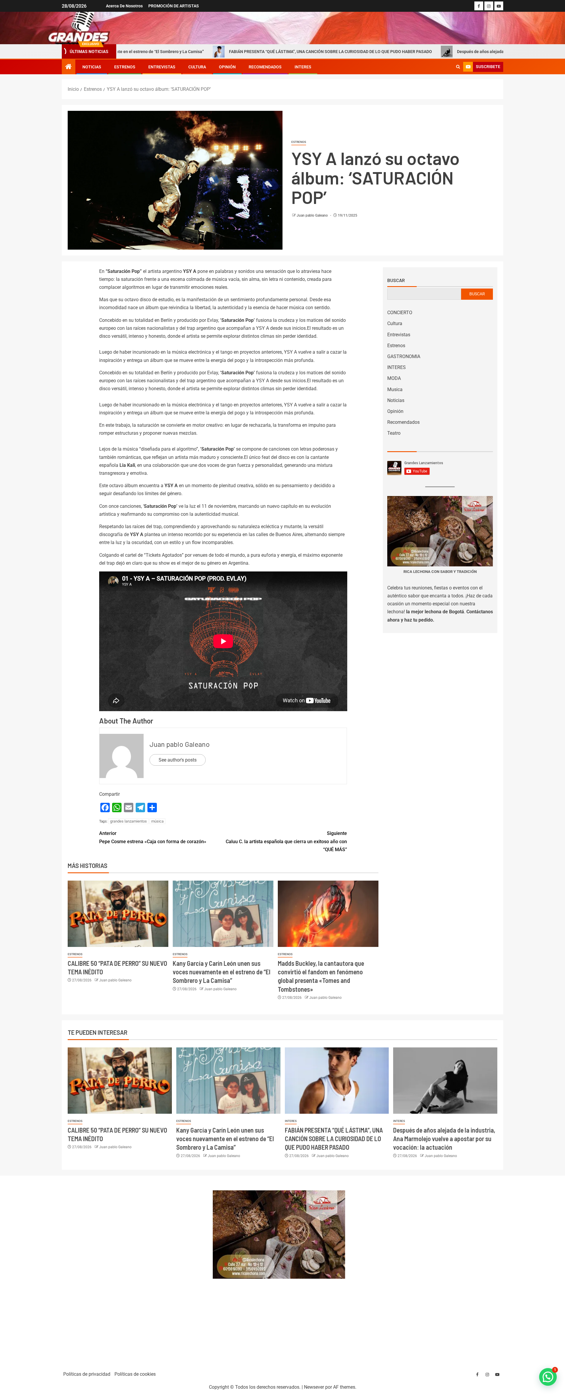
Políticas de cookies (135, 1374)
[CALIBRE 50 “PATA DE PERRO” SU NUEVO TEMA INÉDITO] (118, 914)
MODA (394, 378)
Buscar (396, 280)
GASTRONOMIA (403, 356)
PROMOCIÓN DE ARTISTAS (173, 6)
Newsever (314, 1387)
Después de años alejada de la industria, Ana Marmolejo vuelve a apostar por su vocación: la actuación (444, 1138)
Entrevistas (161, 67)
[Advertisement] (134, 1271)
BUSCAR (477, 293)
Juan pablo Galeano (313, 215)
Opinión (227, 67)
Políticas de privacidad (86, 1374)
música (157, 821)
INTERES (303, 67)
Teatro (394, 433)
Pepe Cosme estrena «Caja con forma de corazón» (152, 837)
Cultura (197, 67)
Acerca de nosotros (124, 6)
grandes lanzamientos (128, 821)
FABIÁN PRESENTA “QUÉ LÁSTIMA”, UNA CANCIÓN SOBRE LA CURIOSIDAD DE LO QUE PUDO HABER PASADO (249, 51)
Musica (395, 389)
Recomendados (265, 67)
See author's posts (178, 760)
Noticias (91, 67)
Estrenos (124, 67)
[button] (548, 1377)
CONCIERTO (399, 312)
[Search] (458, 66)
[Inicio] (68, 67)
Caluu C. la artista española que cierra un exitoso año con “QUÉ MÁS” (286, 841)
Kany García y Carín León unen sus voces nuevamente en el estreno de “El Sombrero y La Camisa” (221, 971)
